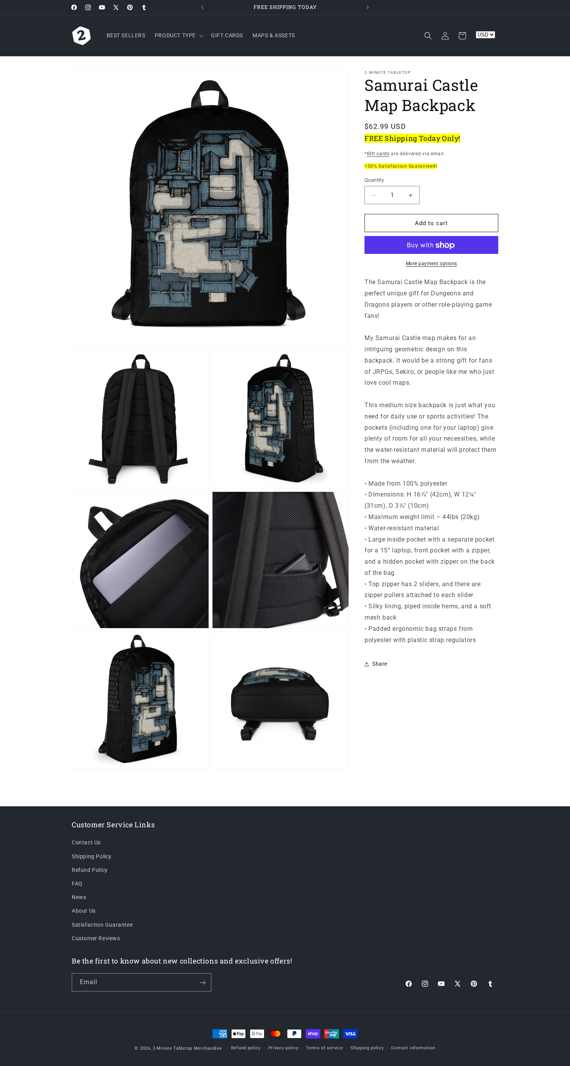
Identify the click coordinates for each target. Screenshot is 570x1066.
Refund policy (246, 1047)
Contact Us (86, 842)
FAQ (77, 883)
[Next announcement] (367, 7)
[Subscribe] (202, 983)
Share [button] (379, 664)
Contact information (413, 1047)
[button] (178, 35)
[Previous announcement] (202, 7)
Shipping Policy (92, 856)
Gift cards (378, 153)
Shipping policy (367, 1047)
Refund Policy (90, 869)
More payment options (431, 264)
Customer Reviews (96, 938)
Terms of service (324, 1047)
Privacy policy (283, 1047)
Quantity (374, 180)
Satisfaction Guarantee (102, 924)
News (79, 897)
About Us (84, 911)
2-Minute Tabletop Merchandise (187, 1048)
